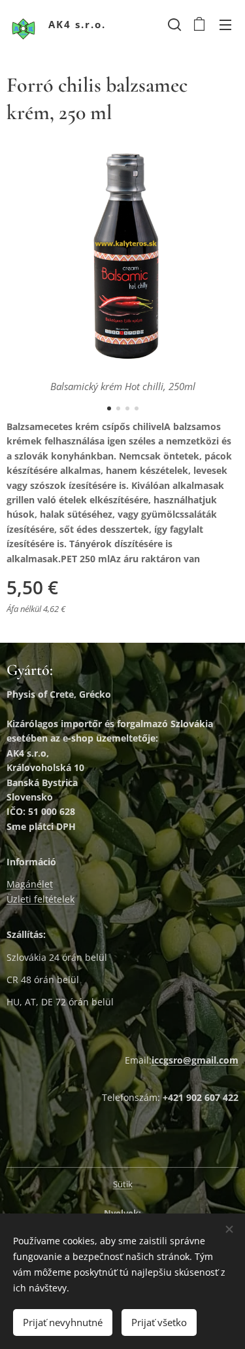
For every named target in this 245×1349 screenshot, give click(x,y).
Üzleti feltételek (40, 899)
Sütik (123, 1184)
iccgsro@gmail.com (195, 1060)
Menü (225, 24)
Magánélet (30, 884)
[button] (173, 24)
